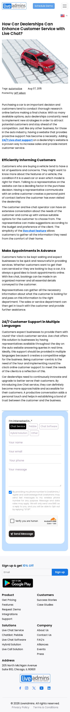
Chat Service (17, 426)
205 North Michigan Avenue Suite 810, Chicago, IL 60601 (19, 667)
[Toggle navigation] (64, 6)
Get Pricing (9, 600)
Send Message (23, 534)
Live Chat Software (14, 640)
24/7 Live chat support (17, 140)
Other (34, 433)
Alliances (42, 644)
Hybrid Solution (18, 433)
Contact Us (44, 635)
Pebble (33, 426)
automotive (15, 88)
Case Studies (45, 605)
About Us (43, 630)
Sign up (60, 572)
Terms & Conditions (45, 707)
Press (40, 654)
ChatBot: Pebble (12, 635)
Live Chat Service (13, 630)
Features (7, 605)
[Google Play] (18, 583)
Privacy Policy (20, 707)
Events (41, 649)
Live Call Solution (12, 649)
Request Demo (11, 609)
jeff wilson (20, 93)
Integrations (10, 614)
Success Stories (47, 600)
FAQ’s (40, 640)
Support (7, 619)
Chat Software (49, 426)
